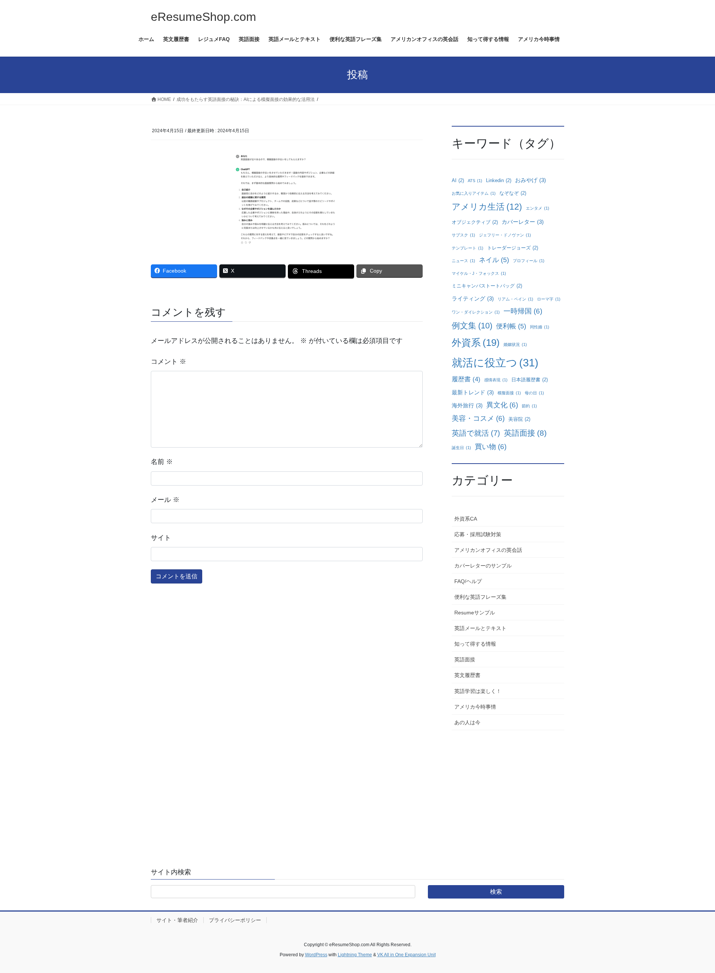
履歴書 (466, 379)
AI (458, 180)
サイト (161, 537)
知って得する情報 (475, 644)
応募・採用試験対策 (477, 534)
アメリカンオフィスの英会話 (488, 550)
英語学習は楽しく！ (477, 691)
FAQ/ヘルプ (468, 581)
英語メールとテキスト (480, 628)
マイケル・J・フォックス (479, 273)
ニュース (463, 260)
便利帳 (511, 326)
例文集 (472, 325)
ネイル (494, 260)
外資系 (476, 342)
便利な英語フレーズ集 (480, 597)
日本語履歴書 (529, 379)
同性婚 (539, 327)
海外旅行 (467, 405)
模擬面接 (509, 393)
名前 (162, 461)
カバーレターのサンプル (483, 566)
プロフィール (528, 260)
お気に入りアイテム (474, 193)
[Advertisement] (508, 786)
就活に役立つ (495, 362)
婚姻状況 (515, 344)
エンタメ (537, 208)
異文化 (502, 405)
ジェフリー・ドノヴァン (505, 235)
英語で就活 (476, 433)
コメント (168, 361)
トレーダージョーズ (512, 248)
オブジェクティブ (475, 222)
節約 (529, 406)
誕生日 (461, 447)
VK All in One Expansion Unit (406, 954)
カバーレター (523, 222)
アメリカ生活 (487, 207)
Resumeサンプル (474, 613)
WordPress (316, 954)
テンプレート (467, 248)
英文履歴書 (467, 675)
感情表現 (496, 380)
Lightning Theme (355, 954)
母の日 (534, 393)
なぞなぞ (512, 193)
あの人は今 (467, 722)
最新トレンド (473, 392)
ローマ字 (548, 299)
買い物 (490, 447)
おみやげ (530, 180)
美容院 (519, 419)
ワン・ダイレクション (476, 312)
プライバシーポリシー (235, 920)
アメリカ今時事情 (475, 707)
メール (165, 499)
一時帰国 (522, 311)
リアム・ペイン (515, 299)
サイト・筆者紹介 (177, 920)
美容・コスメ (478, 418)
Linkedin (498, 180)
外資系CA (465, 519)
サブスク (463, 235)
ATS (475, 180)
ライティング (473, 298)
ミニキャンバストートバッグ (487, 286)
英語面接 (525, 433)
